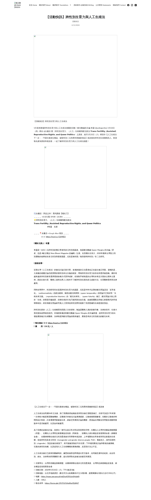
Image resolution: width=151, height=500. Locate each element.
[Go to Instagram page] (133, 5)
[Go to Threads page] (136, 5)
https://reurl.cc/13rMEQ (56, 237)
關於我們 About (45, 5)
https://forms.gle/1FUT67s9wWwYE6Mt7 (62, 483)
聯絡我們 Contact (119, 5)
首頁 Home (33, 5)
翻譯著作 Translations (60, 5)
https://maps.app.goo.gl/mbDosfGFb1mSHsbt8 (60, 477)
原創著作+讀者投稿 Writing (84, 5)
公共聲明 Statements (103, 5)
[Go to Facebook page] (129, 5)
